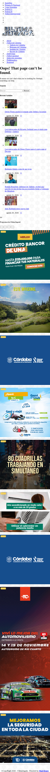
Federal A (8, 9)
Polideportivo (11, 60)
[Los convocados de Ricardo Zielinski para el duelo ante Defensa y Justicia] (11, 125)
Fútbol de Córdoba (13, 43)
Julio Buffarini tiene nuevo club (17, 209)
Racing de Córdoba (17, 51)
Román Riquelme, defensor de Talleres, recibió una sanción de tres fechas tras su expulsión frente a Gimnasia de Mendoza (27, 189)
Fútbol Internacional (12, 14)
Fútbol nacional (12, 56)
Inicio (8, 41)
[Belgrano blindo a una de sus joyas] (11, 165)
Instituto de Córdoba (17, 49)
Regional (10, 62)
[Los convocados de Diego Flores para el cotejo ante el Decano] (11, 145)
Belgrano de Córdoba (18, 47)
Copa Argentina (11, 7)
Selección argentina (14, 58)
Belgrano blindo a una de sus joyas (18, 169)
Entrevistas (10, 54)
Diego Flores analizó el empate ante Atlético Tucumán (25, 112)
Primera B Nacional (12, 5)
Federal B (8, 12)
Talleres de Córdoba (17, 45)
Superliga (8, 3)
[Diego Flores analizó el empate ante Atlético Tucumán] (11, 108)
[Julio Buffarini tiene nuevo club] (11, 205)
